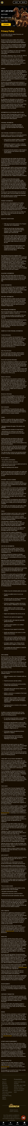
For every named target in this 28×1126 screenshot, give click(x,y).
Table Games (5, 1087)
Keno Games (5, 1090)
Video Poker (5, 1088)
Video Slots (4, 1085)
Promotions (18, 1079)
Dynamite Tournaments (19, 1088)
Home (4, 1079)
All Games (4, 1083)
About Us (4, 1082)
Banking (4, 1097)
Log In (16, 2)
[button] (2, 2)
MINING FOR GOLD (18, 1087)
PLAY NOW (6, 24)
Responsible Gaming (6, 1095)
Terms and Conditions (7, 1092)
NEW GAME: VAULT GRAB (19, 1085)
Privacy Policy (5, 1094)
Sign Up (23, 2)
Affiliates (4, 1099)
